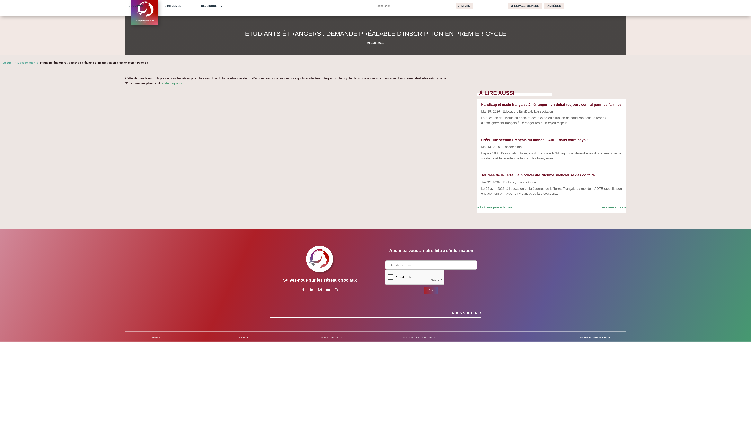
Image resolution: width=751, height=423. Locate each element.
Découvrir (137, 6)
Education (510, 111)
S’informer (173, 6)
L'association (543, 111)
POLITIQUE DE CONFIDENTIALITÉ (419, 337)
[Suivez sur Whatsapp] (336, 290)
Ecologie (508, 182)
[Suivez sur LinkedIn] (311, 290)
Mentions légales (331, 337)
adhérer (554, 6)
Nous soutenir (466, 313)
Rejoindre (209, 6)
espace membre (526, 6)
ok (431, 290)
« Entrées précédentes (494, 207)
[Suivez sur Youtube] (328, 290)
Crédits (243, 337)
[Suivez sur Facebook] (303, 290)
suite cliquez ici (173, 83)
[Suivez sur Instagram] (319, 290)
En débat (525, 111)
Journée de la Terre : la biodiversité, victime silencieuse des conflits (538, 175)
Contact (155, 337)
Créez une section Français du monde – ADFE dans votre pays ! (534, 140)
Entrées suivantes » (610, 207)
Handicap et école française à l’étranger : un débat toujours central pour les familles (551, 105)
